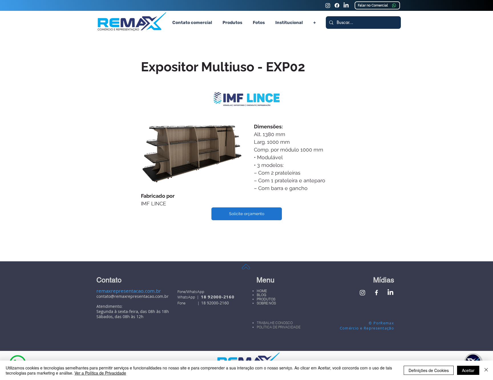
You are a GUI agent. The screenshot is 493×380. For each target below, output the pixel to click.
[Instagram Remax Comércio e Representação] (328, 5)
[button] (232, 22)
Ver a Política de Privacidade (100, 373)
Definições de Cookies (429, 370)
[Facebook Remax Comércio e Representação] (376, 292)
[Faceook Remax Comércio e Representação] (337, 5)
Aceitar (468, 370)
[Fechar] (486, 370)
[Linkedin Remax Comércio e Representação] (346, 5)
